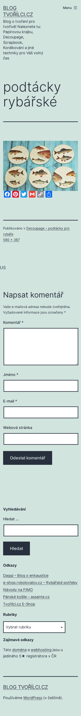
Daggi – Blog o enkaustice (25, 575)
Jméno (10, 374)
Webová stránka (17, 427)
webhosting (41, 650)
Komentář (13, 322)
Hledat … (11, 519)
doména (19, 650)
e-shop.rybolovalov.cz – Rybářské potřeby (40, 582)
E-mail (10, 401)
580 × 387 (11, 240)
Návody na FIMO (18, 589)
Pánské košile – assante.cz (26, 597)
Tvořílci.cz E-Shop (19, 604)
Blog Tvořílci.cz (25, 687)
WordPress (32, 698)
